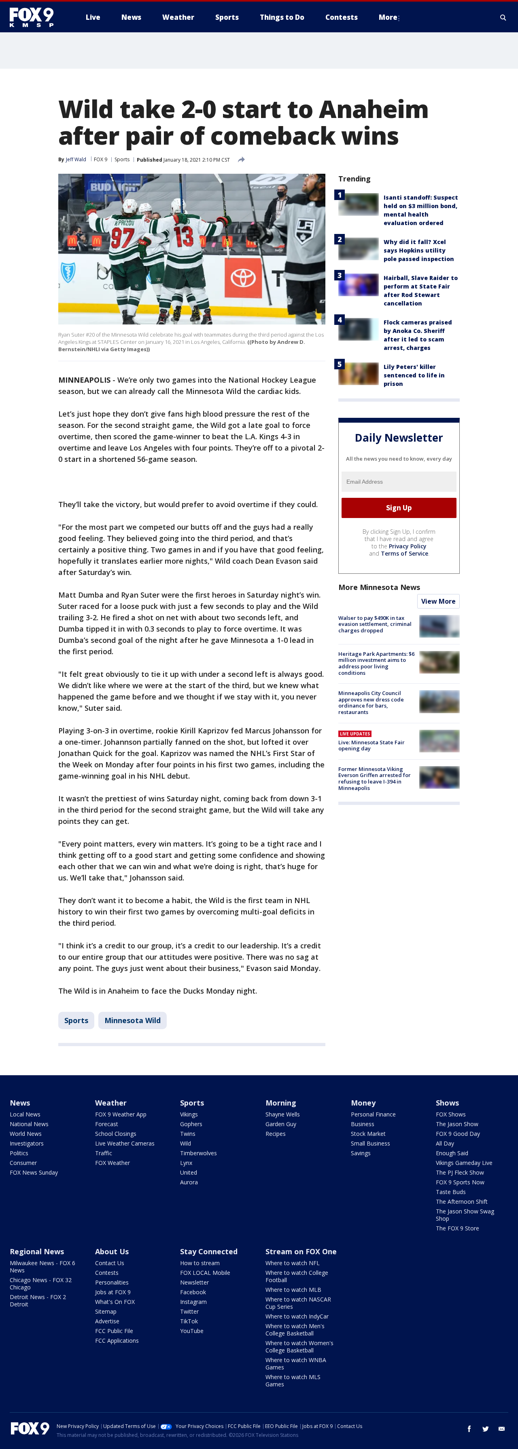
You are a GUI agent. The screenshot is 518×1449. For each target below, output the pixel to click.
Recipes (275, 1133)
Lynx (186, 1163)
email (501, 1428)
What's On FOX (115, 1302)
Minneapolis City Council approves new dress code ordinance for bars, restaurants (371, 702)
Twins (187, 1133)
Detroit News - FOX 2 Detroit (38, 1300)
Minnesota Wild (132, 1020)
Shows (447, 1103)
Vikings (189, 1114)
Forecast (106, 1124)
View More (438, 601)
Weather (111, 1103)
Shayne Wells (282, 1114)
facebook (469, 1428)
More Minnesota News (379, 587)
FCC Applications (117, 1340)
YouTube (192, 1331)
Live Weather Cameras (125, 1143)
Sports (122, 159)
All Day (445, 1143)
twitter (485, 1428)
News (20, 1103)
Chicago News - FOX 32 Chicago (41, 1283)
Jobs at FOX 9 (113, 1292)
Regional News (37, 1251)
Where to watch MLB (293, 1289)
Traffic (103, 1153)
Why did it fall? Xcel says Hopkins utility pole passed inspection (419, 250)
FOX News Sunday (34, 1172)
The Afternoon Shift (462, 1201)
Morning (280, 1103)
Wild (185, 1143)
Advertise (107, 1321)
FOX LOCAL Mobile (205, 1272)
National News (29, 1124)
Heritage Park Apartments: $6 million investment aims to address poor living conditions (376, 663)
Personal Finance (373, 1114)
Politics (19, 1153)
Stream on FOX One (301, 1251)
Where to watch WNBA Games (295, 1363)
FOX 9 (100, 159)
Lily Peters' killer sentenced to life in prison (414, 375)
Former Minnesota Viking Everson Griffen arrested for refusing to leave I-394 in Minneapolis (374, 778)
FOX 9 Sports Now (460, 1182)
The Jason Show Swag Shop (465, 1214)
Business (362, 1124)
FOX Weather (112, 1163)
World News (26, 1133)
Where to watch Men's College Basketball (295, 1329)
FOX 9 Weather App (120, 1114)
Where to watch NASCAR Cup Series (298, 1302)
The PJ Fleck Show (460, 1172)
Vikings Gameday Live (464, 1163)
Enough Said (452, 1153)
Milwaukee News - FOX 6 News (42, 1266)
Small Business (370, 1143)
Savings (361, 1153)
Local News (25, 1114)
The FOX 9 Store (457, 1228)
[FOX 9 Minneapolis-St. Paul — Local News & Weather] (36, 17)
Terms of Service (404, 553)
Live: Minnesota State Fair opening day (371, 745)
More (388, 17)
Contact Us (109, 1263)
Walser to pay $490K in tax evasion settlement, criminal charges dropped (375, 624)
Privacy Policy (408, 546)
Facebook (193, 1292)
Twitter (189, 1311)
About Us (112, 1251)
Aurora (189, 1182)
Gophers (191, 1124)
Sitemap (106, 1311)
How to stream (200, 1263)
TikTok (189, 1321)
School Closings (115, 1133)
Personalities (112, 1282)
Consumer (23, 1163)
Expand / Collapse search (503, 17)
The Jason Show (457, 1124)
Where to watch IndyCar (297, 1316)
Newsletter (194, 1282)
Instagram (193, 1302)
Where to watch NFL (292, 1263)
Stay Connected (209, 1251)
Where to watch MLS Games (293, 1380)
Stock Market (368, 1133)
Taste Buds (451, 1192)
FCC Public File (114, 1331)
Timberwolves (198, 1153)
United (188, 1172)
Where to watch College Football (296, 1276)
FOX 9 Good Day (458, 1133)
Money (363, 1103)
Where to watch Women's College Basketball (299, 1346)
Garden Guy (280, 1124)
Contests (107, 1272)
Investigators (27, 1143)
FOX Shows (451, 1114)
